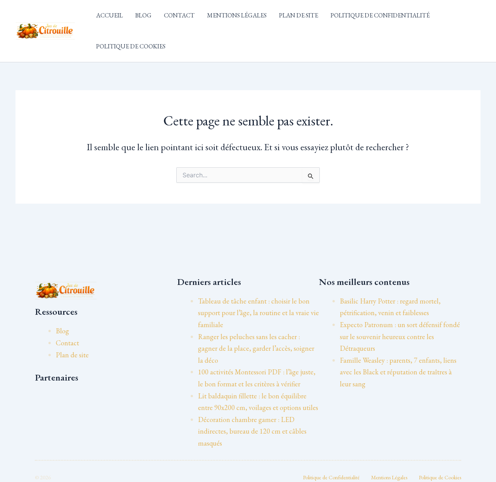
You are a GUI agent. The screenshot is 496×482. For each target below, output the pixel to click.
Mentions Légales (237, 15)
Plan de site (298, 15)
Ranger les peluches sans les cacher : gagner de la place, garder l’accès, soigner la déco (256, 348)
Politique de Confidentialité (380, 15)
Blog (143, 15)
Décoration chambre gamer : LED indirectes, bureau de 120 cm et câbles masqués (252, 431)
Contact (179, 15)
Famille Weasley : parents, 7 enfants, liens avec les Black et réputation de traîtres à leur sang (398, 372)
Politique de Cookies (130, 46)
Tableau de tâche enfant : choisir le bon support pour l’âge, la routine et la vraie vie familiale (258, 313)
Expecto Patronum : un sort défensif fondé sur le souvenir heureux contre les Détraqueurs (400, 336)
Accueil (109, 15)
